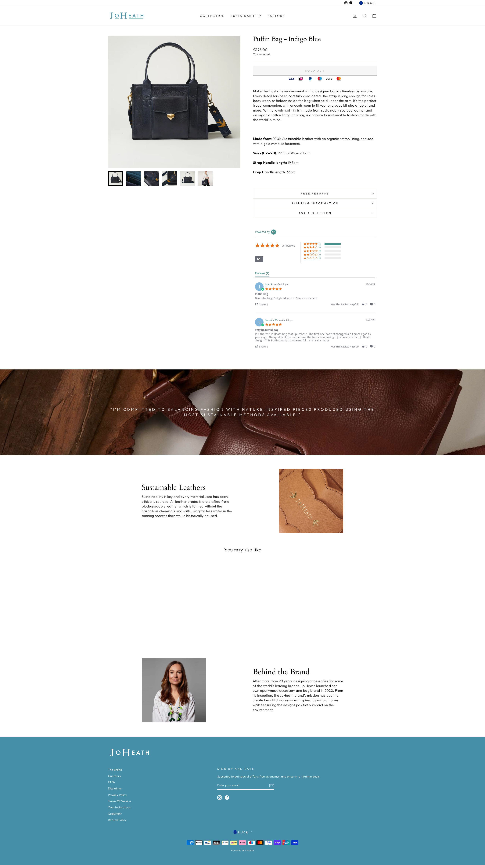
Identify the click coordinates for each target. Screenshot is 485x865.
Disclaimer (115, 788)
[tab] (262, 274)
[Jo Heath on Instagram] (219, 797)
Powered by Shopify (242, 850)
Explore (276, 16)
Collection (212, 16)
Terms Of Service (119, 801)
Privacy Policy (117, 795)
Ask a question (315, 213)
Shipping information (315, 203)
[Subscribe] (271, 785)
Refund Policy (117, 820)
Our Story (114, 776)
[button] (259, 259)
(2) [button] (320, 243)
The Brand (115, 769)
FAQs (111, 782)
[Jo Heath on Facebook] (227, 797)
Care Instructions (119, 807)
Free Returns (315, 193)
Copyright (115, 813)
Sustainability (246, 16)
